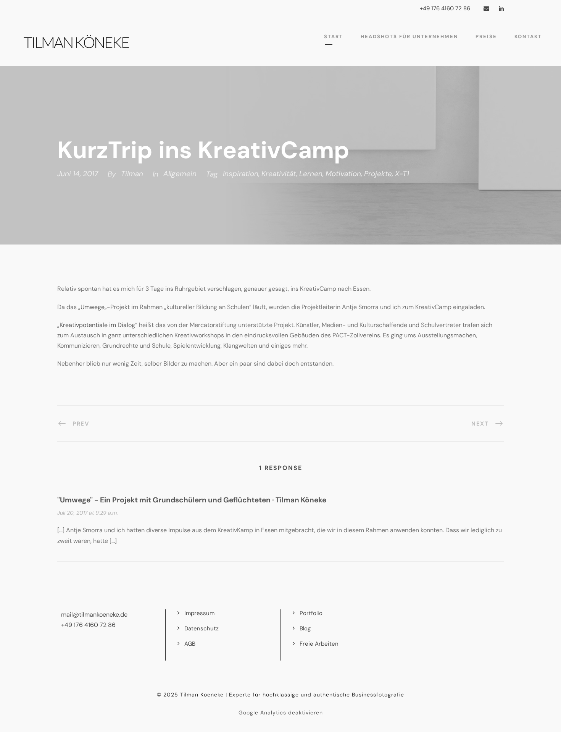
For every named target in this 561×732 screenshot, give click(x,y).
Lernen (310, 173)
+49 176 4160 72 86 (88, 625)
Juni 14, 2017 (77, 173)
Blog (305, 628)
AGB (189, 644)
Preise (486, 36)
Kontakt (528, 36)
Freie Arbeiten (319, 644)
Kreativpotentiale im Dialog (97, 325)
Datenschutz (201, 628)
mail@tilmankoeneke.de (94, 615)
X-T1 (402, 173)
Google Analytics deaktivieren (281, 712)
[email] (486, 8)
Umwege (93, 307)
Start (333, 36)
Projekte (378, 173)
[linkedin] (501, 8)
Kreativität (278, 173)
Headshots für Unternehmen (409, 36)
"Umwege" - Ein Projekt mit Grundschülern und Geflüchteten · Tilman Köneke (191, 500)
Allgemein (180, 173)
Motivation (343, 173)
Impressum (199, 613)
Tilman (132, 173)
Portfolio (311, 613)
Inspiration (240, 173)
